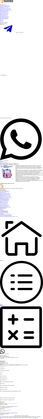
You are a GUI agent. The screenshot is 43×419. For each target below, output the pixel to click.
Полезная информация (4, 18)
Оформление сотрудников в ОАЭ (6, 10)
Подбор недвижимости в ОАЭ (5, 207)
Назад (1, 184)
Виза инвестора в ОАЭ (4, 13)
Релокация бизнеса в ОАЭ (4, 5)
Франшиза (2, 213)
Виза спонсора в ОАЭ (4, 14)
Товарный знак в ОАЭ (4, 11)
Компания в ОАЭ (3, 4)
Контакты (2, 19)
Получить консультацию (4, 413)
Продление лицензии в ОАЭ (5, 6)
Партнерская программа (4, 17)
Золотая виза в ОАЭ (3, 15)
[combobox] (9, 403)
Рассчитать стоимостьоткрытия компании (4, 23)
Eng (2, 20)
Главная (1, 161)
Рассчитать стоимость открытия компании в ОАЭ (9, 216)
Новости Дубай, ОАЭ (4, 162)
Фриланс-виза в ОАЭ (4, 201)
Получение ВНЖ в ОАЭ (4, 200)
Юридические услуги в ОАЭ (5, 8)
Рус (0, 20)
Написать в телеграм (19, 32)
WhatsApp (6, 353)
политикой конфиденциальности (12, 406)
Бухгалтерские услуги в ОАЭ (5, 9)
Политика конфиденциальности (5, 215)
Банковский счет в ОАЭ (4, 7)
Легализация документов (4, 16)
